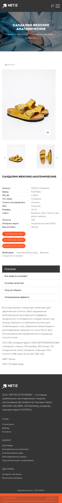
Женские (44, 252)
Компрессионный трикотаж (15, 449)
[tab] (31, 269)
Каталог (21, 34)
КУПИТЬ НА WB (14, 234)
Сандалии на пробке (12, 256)
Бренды (5, 428)
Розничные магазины (12, 478)
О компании (8, 424)
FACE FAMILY (39, 490)
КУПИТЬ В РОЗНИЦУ (14, 246)
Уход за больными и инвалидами (18, 460)
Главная (9, 34)
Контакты (6, 432)
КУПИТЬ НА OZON (13, 240)
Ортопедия (7, 445)
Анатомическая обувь (41, 34)
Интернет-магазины (11, 474)
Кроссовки (31, 38)
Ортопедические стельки (14, 456)
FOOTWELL (36, 192)
